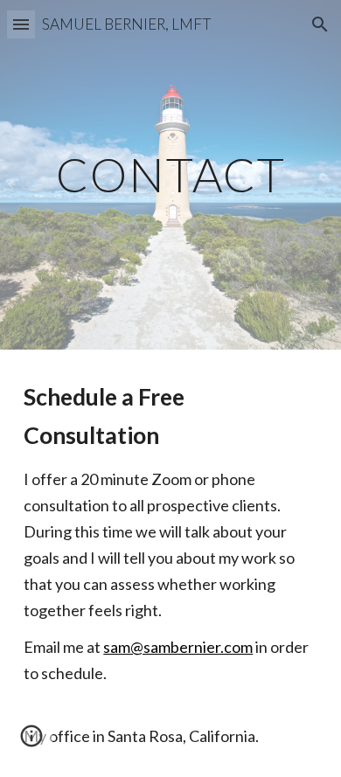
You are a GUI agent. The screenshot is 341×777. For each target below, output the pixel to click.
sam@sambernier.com (178, 646)
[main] (170, 174)
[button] (21, 24)
